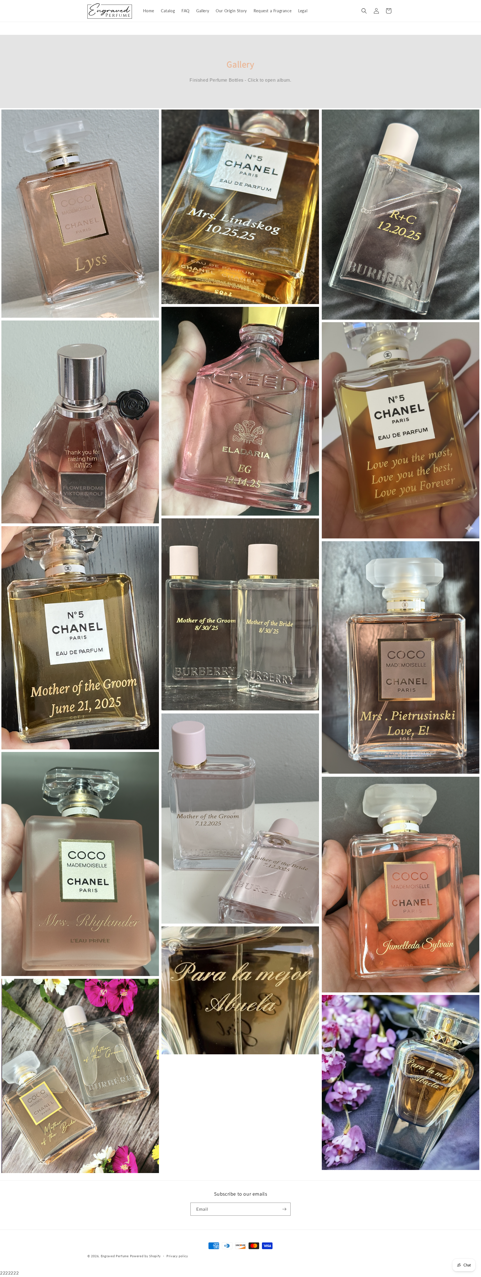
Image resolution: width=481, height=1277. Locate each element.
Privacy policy (177, 1256)
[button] (364, 11)
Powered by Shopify (145, 1256)
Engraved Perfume (115, 1256)
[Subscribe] (284, 1209)
